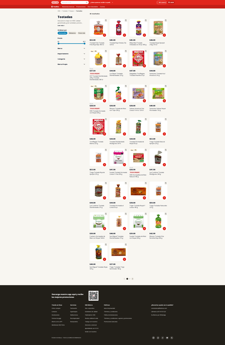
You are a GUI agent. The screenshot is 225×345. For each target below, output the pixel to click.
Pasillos (56, 7)
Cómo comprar (56, 308)
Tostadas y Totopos (68, 11)
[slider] (58, 43)
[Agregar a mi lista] (105, 20)
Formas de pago (56, 318)
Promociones (81, 7)
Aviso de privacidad (109, 308)
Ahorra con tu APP (57, 321)
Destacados (62, 33)
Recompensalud (74, 318)
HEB (59, 11)
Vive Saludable (93, 7)
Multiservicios (74, 315)
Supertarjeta (73, 311)
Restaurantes (74, 321)
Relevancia (72, 33)
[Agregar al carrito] (104, 35)
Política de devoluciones (111, 315)
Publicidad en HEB (90, 315)
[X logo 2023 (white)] (171, 337)
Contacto (54, 311)
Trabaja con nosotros (91, 321)
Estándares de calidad (91, 311)
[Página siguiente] (132, 279)
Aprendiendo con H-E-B (91, 328)
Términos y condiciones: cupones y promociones (118, 318)
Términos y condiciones (111, 311)
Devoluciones (55, 315)
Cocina (102, 7)
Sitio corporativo (89, 308)
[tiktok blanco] (162, 337)
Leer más (61, 25)
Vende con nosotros (91, 332)
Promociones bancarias (110, 321)
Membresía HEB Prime (58, 325)
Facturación (73, 308)
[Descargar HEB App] (93, 296)
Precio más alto (83, 33)
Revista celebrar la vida (91, 318)
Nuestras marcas (68, 7)
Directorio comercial (91, 325)
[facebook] (158, 337)
